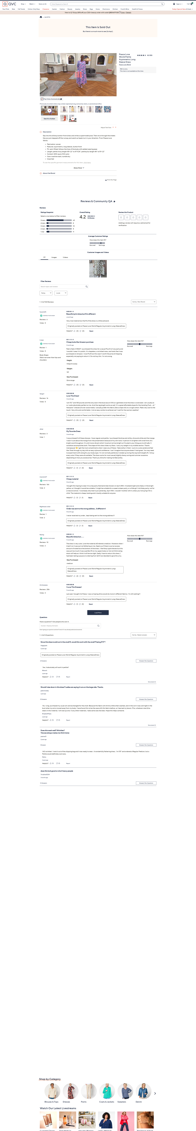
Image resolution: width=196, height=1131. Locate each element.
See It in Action (49, 119)
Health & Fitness (137, 9)
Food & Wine (125, 9)
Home (98, 9)
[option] (98, 12)
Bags (91, 9)
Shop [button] (22, 4)
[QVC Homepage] (41, 17)
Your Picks (5, 9)
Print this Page (112, 180)
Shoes (85, 9)
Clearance (45, 9)
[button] (174, 4)
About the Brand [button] (49, 173)
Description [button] (47, 132)
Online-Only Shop (34, 9)
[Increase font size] (113, 127)
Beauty (70, 9)
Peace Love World (125, 64)
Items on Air (43, 4)
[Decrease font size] (116, 127)
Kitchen (115, 9)
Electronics (106, 9)
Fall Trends (21, 9)
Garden (54, 9)
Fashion (62, 9)
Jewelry (77, 9)
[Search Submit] (162, 4)
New (13, 9)
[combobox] (105, 4)
